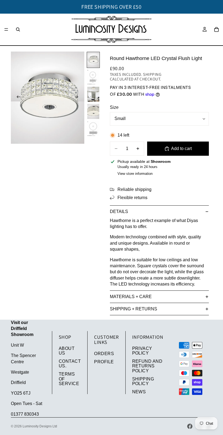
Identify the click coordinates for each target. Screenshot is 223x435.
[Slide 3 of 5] (93, 94)
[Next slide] (78, 98)
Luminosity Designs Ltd (40, 426)
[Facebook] (190, 426)
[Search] (18, 29)
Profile (104, 361)
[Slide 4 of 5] (93, 111)
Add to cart (181, 148)
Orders (104, 353)
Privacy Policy (142, 351)
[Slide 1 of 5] (93, 59)
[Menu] (6, 29)
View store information (135, 174)
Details (119, 211)
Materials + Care (131, 296)
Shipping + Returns (133, 309)
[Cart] (216, 29)
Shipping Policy (143, 381)
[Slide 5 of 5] (93, 128)
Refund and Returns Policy (147, 366)
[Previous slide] (17, 98)
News (139, 391)
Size (114, 107)
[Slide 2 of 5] (93, 77)
